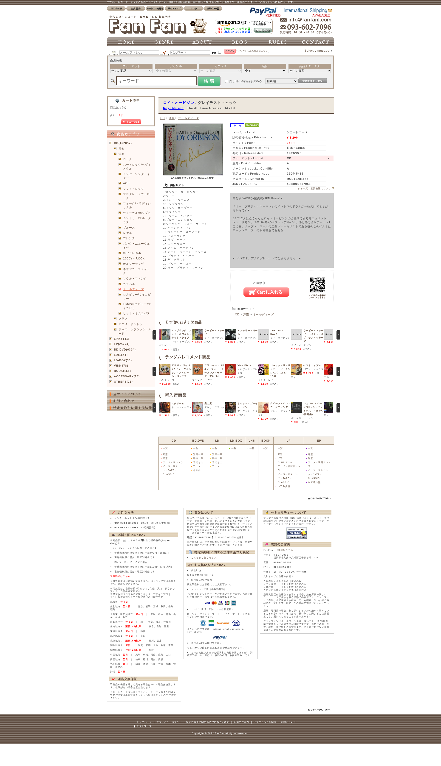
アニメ (197, 466)
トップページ (144, 722)
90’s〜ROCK (132, 252)
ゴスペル (129, 283)
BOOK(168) (122, 370)
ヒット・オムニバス (136, 313)
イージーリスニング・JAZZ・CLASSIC (173, 470)
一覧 (165, 448)
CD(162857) (123, 143)
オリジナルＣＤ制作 (265, 722)
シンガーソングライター (136, 176)
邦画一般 (198, 458)
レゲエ (127, 232)
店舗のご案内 (241, 722)
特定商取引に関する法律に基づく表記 (207, 722)
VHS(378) (121, 365)
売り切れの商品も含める (245, 81)
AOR (126, 183)
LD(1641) (121, 354)
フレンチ (129, 238)
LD (217, 440)
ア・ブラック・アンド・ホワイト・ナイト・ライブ (182, 334)
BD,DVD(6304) (125, 349)
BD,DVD (198, 440)
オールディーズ (133, 289)
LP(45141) (121, 338)
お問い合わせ (288, 722)
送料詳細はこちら (120, 576)
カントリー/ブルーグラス (137, 220)
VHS (252, 440)
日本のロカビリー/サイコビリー (137, 305)
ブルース (129, 227)
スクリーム (178, 403)
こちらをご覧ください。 (205, 557)
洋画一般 (198, 454)
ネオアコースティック (136, 270)
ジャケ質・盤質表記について (314, 188)
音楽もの (198, 462)
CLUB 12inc (285, 462)
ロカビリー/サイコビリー (137, 296)
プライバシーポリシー (169, 722)
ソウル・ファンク (135, 278)
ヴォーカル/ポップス (137, 212)
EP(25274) (122, 344)
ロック (127, 159)
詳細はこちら (285, 550)
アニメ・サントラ (173, 462)
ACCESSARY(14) (127, 376)
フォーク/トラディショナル (137, 205)
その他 (197, 470)
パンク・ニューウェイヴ (136, 245)
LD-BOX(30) (123, 360)
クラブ (123, 318)
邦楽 (121, 148)
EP (319, 440)
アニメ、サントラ (130, 324)
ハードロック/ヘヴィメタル (137, 166)
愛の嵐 (208, 403)
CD (162, 118)
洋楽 (121, 153)
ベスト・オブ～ (312, 365)
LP (289, 440)
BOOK (266, 440)
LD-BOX (236, 440)
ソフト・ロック (133, 188)
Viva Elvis (244, 365)
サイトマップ (144, 726)
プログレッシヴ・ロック (136, 195)
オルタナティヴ (133, 263)
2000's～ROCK (134, 258)
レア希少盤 (284, 486)
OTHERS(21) (123, 381)
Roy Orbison (173, 108)
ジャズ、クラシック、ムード (135, 331)
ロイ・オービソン (178, 102)
